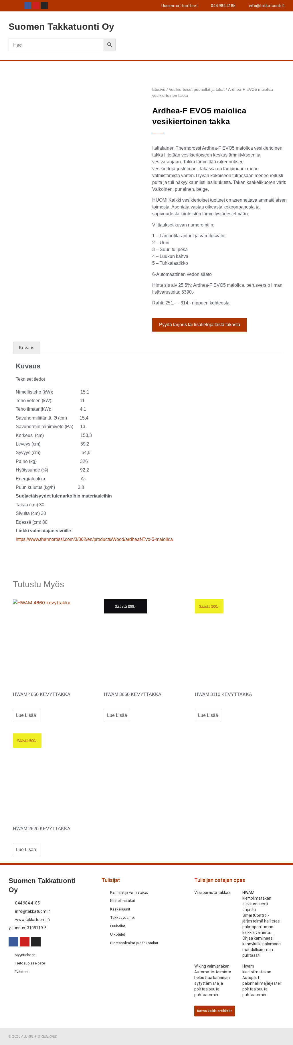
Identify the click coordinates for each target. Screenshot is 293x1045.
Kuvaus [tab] (26, 347)
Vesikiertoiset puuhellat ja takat (197, 89)
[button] (230, 26)
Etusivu (158, 89)
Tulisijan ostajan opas (219, 880)
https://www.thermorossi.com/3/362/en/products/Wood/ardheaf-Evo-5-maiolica (94, 539)
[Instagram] (44, 5)
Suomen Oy (61, 26)
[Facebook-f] (27, 5)
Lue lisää (26, 715)
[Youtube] (36, 5)
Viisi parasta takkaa (212, 892)
